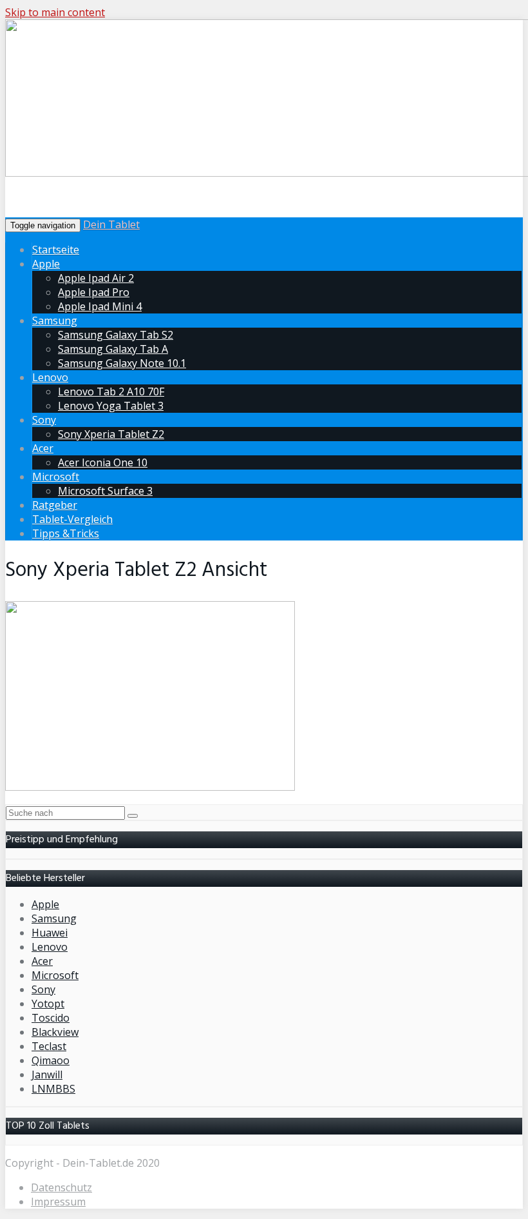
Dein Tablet (111, 224)
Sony (44, 420)
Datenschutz (61, 1187)
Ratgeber (54, 505)
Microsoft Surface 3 (105, 491)
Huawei (50, 933)
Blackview (55, 1032)
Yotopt (48, 1003)
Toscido (51, 1018)
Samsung (54, 320)
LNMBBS (53, 1089)
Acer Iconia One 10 (102, 462)
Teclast (49, 1046)
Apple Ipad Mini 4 (100, 306)
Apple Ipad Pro (93, 292)
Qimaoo (51, 1060)
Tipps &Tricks (65, 533)
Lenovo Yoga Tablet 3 (111, 406)
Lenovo (50, 377)
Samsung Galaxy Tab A (113, 349)
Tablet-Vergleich (72, 519)
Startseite (55, 250)
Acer (42, 448)
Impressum (58, 1201)
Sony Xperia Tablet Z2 (111, 434)
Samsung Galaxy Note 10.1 (122, 363)
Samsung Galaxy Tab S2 (115, 335)
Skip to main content (55, 12)
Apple (46, 264)
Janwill (47, 1074)
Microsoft (55, 477)
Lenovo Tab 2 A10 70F (111, 391)
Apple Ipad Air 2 (96, 278)
